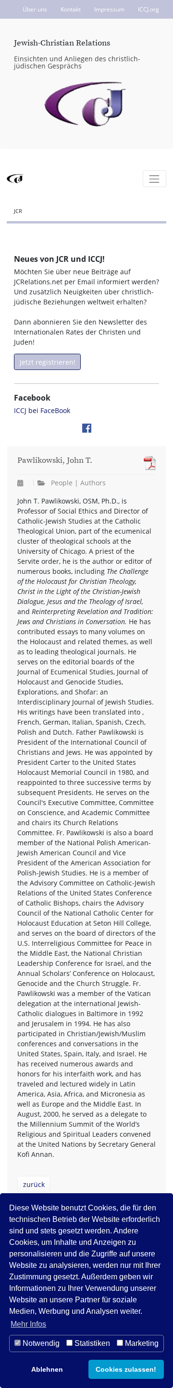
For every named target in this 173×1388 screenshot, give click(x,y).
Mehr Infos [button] (28, 1324)
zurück (34, 1184)
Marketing (141, 1343)
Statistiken (91, 1343)
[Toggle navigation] (154, 178)
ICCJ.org (148, 9)
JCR (18, 210)
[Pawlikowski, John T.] (147, 463)
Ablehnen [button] (47, 1369)
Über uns (35, 9)
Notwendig (40, 1343)
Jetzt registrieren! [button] (47, 362)
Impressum (109, 9)
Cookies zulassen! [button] (126, 1369)
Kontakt (71, 9)
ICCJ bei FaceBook (42, 410)
